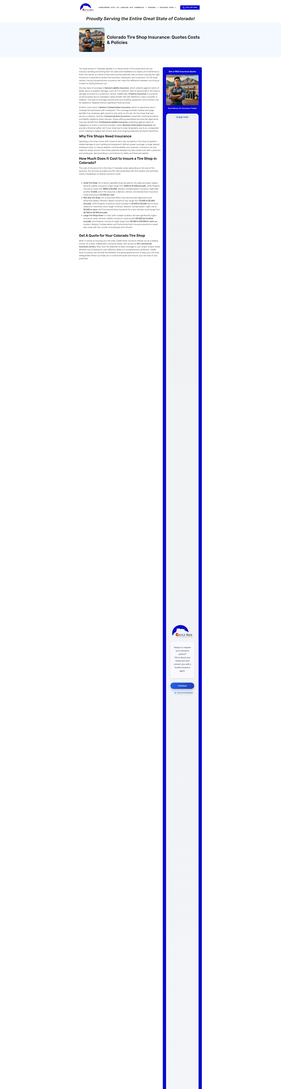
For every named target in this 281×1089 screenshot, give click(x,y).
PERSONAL (152, 7)
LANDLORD (124, 7)
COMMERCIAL (139, 7)
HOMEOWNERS (104, 7)
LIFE (117, 7)
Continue (182, 686)
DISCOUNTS (164, 7)
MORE (171, 7)
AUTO (113, 7)
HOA (131, 7)
